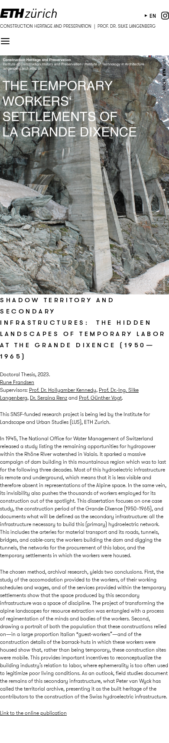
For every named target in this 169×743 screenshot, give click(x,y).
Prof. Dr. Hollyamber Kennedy (62, 390)
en (153, 16)
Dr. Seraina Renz (48, 397)
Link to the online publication (33, 713)
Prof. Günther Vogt (100, 397)
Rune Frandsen (17, 382)
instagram (165, 15)
